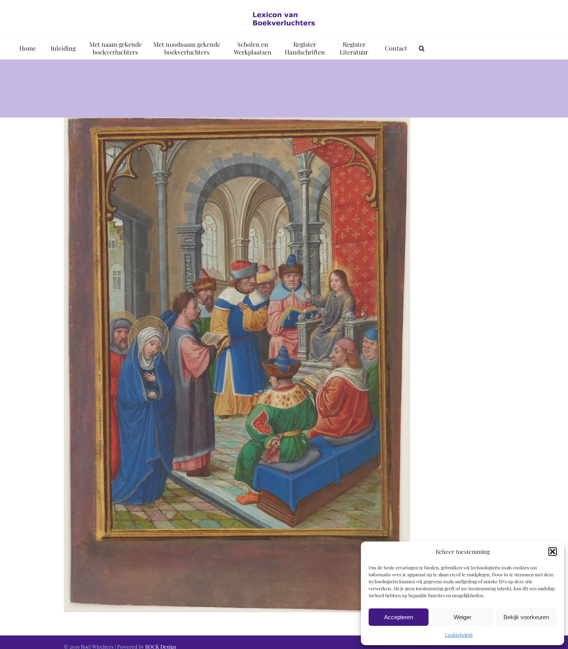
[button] (552, 551)
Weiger (462, 617)
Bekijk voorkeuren (526, 617)
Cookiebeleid (459, 635)
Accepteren (398, 617)
